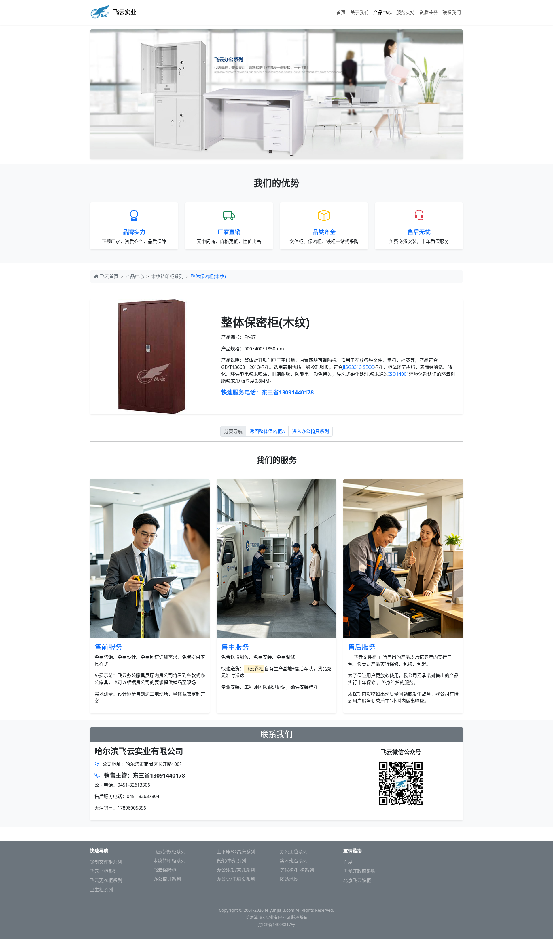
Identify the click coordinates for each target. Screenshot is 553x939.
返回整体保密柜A (267, 431)
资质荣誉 (428, 12)
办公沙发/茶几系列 (236, 870)
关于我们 (359, 12)
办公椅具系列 (167, 879)
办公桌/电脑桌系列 (236, 879)
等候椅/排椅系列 (297, 870)
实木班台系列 (294, 861)
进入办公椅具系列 (310, 431)
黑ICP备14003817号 (276, 924)
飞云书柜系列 (104, 871)
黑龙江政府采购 (359, 871)
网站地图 (289, 879)
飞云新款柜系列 (169, 851)
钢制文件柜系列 (106, 862)
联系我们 (451, 12)
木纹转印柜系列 (167, 276)
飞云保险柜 (164, 870)
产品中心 (382, 12)
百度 (348, 862)
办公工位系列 (294, 851)
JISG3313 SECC (358, 367)
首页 (341, 12)
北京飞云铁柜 (357, 880)
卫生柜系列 (101, 889)
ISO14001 (398, 374)
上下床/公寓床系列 (236, 851)
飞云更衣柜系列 (106, 880)
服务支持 (405, 12)
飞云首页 (109, 276)
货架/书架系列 (231, 861)
